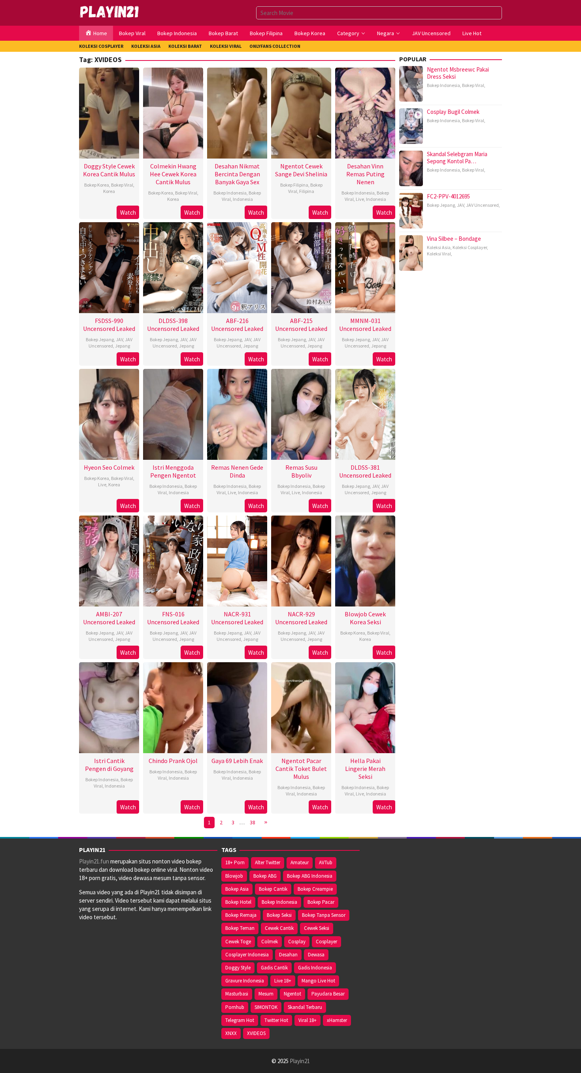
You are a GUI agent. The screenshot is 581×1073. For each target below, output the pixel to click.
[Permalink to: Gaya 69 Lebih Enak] (237, 706)
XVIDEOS (256, 1033)
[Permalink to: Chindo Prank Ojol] (173, 706)
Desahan (288, 954)
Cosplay (297, 941)
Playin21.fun (94, 861)
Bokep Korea (96, 185)
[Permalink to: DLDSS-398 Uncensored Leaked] (173, 266)
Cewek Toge (238, 941)
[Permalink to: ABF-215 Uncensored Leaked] (301, 266)
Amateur (299, 862)
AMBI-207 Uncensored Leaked (109, 618)
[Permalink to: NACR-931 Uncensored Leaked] (237, 560)
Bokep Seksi (279, 915)
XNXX (231, 1033)
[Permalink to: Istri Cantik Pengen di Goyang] (109, 706)
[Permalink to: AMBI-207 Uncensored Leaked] (109, 560)
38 (252, 822)
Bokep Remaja (241, 915)
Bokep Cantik (273, 889)
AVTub (325, 862)
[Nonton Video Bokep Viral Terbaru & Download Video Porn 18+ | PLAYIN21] (109, 12)
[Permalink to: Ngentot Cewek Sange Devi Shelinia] (301, 112)
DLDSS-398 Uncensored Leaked (173, 324)
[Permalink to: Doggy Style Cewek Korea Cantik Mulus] (109, 112)
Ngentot (292, 993)
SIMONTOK (266, 1007)
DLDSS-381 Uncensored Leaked (365, 471)
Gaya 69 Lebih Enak (237, 761)
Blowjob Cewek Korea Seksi (365, 618)
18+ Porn (235, 862)
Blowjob (234, 876)
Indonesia (243, 199)
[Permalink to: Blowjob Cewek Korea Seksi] (365, 560)
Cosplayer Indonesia (247, 954)
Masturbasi (236, 993)
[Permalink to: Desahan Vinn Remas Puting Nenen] (365, 112)
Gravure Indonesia (244, 980)
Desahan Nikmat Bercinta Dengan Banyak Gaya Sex (237, 174)
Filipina (306, 191)
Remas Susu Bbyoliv (301, 471)
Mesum (266, 993)
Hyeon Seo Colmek (109, 467)
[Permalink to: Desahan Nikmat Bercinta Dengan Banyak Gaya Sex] (237, 112)
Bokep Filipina (294, 185)
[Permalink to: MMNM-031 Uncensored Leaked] (365, 266)
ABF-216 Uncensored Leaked (237, 324)
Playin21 (300, 1061)
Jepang (122, 346)
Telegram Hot (239, 1020)
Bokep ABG (265, 876)
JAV (119, 339)
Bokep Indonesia (230, 193)
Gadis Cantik (274, 967)
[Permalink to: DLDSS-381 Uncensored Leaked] (365, 413)
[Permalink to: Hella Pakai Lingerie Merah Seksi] (365, 706)
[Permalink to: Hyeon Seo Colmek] (109, 413)
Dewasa (316, 954)
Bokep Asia (237, 889)
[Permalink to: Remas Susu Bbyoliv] (301, 413)
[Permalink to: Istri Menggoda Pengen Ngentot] (173, 413)
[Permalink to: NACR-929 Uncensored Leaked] (301, 560)
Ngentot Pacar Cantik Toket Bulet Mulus (301, 768)
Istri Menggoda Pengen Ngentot (173, 471)
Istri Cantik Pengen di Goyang (109, 765)
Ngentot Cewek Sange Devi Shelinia (301, 170)
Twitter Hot (276, 1020)
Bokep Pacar (320, 902)
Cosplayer (326, 941)
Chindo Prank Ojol (173, 761)
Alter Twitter (267, 862)
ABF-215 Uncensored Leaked (301, 324)
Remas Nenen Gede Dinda (237, 471)
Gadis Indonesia (315, 967)
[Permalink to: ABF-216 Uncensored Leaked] (237, 266)
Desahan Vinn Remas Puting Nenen (365, 174)
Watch (128, 212)
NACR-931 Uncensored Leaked (237, 618)
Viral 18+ (307, 1020)
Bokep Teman (240, 928)
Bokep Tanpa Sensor (323, 915)
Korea (109, 191)
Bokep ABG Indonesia (309, 876)
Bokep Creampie (315, 889)
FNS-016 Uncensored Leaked (173, 618)
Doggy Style (238, 967)
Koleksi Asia (439, 247)
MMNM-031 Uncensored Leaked (365, 324)
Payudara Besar (328, 993)
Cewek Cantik (279, 928)
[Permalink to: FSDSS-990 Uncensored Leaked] (109, 266)
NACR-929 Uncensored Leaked (301, 618)
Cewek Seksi (316, 928)
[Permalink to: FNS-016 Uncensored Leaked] (173, 560)
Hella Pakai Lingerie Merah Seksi (365, 768)
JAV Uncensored (111, 342)
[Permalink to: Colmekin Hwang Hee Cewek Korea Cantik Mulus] (173, 112)
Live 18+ (282, 980)
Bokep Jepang (100, 339)
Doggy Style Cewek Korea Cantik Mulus (109, 170)
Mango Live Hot (318, 980)
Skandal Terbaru (305, 1007)
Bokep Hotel (238, 902)
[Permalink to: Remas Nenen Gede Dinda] (237, 413)
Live (360, 199)
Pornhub (234, 1007)
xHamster (337, 1020)
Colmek (269, 941)
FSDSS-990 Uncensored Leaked (109, 324)
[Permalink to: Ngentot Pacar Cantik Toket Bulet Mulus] (301, 706)
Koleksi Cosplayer (470, 247)
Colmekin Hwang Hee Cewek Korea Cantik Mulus (173, 174)
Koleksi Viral (439, 254)
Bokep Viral (122, 185)
